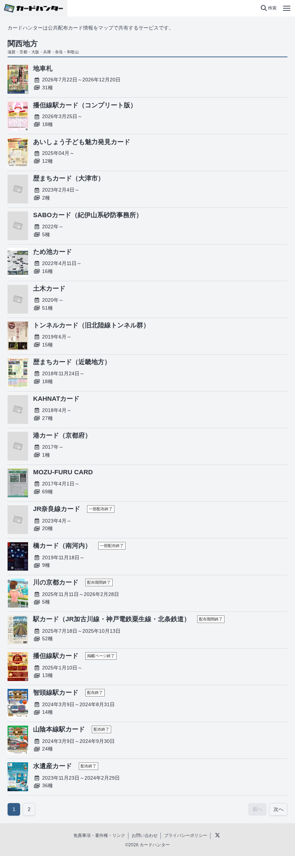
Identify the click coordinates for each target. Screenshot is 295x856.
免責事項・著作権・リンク (99, 835)
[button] (268, 8)
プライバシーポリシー (185, 835)
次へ (278, 809)
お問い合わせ (145, 835)
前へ (258, 809)
